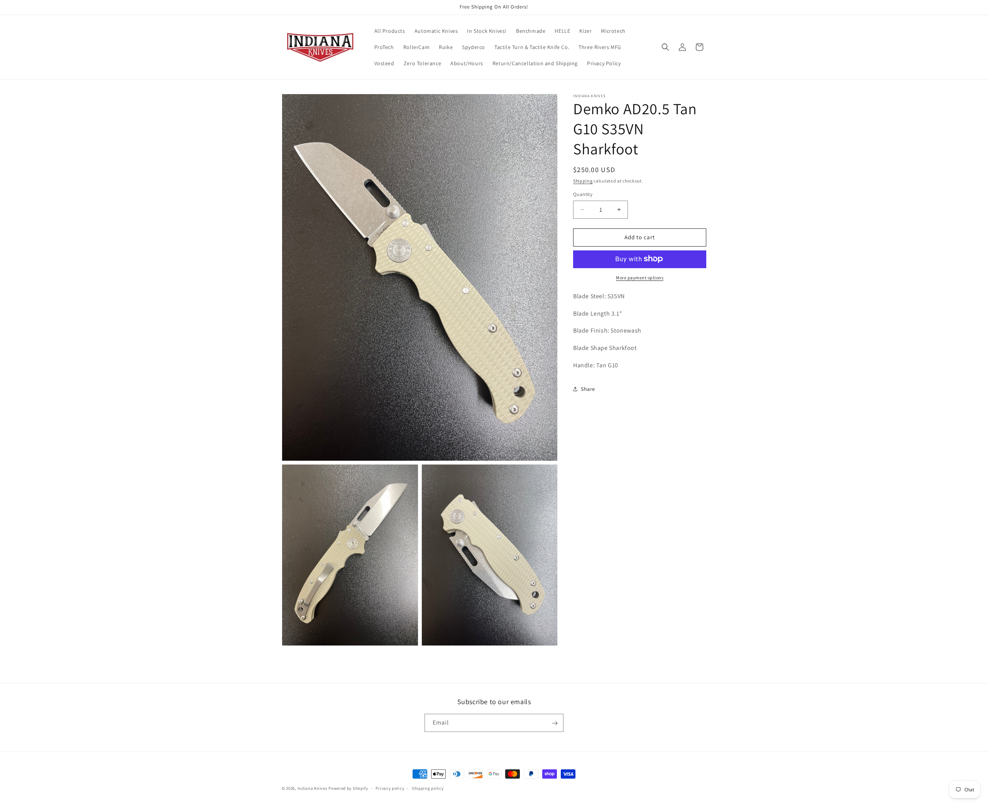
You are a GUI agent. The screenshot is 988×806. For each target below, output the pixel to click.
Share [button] (588, 388)
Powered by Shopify (348, 788)
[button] (665, 47)
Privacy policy (390, 788)
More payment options (639, 277)
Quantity (582, 194)
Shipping (583, 181)
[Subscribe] (554, 723)
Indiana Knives (313, 788)
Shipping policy (428, 788)
